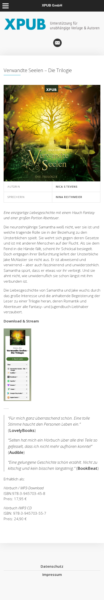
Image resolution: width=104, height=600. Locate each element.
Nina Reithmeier (69, 197)
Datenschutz (52, 566)
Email (57, 43)
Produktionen (46, 43)
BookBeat (87, 468)
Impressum (52, 574)
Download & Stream (21, 321)
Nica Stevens (67, 186)
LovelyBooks (22, 430)
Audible (16, 452)
